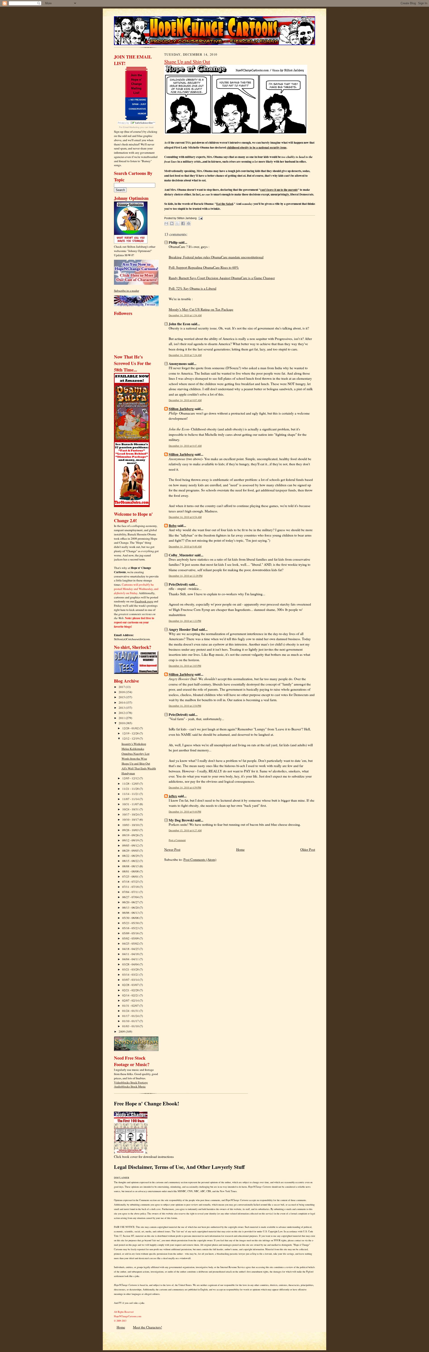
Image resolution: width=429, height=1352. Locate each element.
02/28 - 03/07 (130, 985)
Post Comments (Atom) (199, 859)
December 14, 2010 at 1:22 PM (185, 621)
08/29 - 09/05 (130, 851)
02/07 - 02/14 (130, 1000)
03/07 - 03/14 (130, 980)
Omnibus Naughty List (135, 754)
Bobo (173, 525)
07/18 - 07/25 (130, 882)
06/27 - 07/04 (130, 897)
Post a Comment (177, 840)
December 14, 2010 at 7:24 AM (185, 355)
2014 (122, 702)
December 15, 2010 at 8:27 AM (185, 830)
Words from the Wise (134, 759)
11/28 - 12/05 (130, 784)
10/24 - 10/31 (130, 809)
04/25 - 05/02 (130, 943)
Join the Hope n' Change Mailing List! (136, 83)
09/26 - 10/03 (130, 830)
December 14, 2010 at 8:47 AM (185, 445)
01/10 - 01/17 (130, 1021)
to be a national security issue (256, 147)
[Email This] (166, 223)
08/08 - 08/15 (130, 866)
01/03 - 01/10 (130, 1026)
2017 (122, 687)
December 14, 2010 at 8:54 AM (185, 517)
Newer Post (172, 849)
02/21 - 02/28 (130, 990)
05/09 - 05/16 (130, 933)
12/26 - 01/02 (130, 728)
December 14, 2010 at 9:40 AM (185, 546)
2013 (122, 708)
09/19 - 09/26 (130, 835)
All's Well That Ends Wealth (139, 768)
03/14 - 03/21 (130, 975)
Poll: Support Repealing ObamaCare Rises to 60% (204, 267)
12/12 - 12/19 (130, 738)
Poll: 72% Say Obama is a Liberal (192, 288)
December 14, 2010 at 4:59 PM (185, 787)
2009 (122, 1031)
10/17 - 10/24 (130, 814)
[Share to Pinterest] (188, 223)
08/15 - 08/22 (130, 861)
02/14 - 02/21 (130, 995)
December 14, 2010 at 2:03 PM (185, 665)
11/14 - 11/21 (130, 794)
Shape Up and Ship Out (136, 763)
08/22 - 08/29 (130, 856)
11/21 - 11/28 (130, 789)
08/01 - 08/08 (130, 871)
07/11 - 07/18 (130, 887)
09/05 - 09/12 (130, 845)
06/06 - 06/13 (130, 913)
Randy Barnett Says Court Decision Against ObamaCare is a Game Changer (222, 278)
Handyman (128, 773)
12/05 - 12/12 (130, 778)
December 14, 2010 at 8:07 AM (185, 400)
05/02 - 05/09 (130, 938)
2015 (122, 697)
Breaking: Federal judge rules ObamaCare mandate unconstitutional (216, 257)
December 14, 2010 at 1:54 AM (185, 315)
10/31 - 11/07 (130, 804)
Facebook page (144, 601)
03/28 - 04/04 (130, 964)
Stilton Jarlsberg (181, 408)
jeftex (173, 796)
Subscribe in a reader (126, 291)
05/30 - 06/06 (130, 918)
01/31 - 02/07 (130, 1006)
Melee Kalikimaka (133, 749)
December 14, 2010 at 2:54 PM (185, 705)
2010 (122, 723)
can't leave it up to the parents (279, 189)
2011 (122, 718)
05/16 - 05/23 (130, 928)
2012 (122, 713)
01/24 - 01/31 (130, 1011)
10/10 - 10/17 (130, 819)
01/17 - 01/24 (130, 1016)
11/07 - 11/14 (130, 799)
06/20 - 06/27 (130, 902)
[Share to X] (177, 223)
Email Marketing (131, 127)
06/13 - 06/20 (130, 908)
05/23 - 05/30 (130, 923)
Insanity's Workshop (134, 744)
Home (240, 849)
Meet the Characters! (147, 1327)
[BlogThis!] (172, 223)
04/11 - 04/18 (130, 954)
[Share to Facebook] (183, 223)
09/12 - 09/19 (130, 840)
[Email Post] (200, 218)
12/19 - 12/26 (130, 733)
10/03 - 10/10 (130, 825)
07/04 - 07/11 (130, 892)
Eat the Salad (224, 203)
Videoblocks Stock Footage (131, 1082)
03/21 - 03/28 (130, 969)
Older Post (307, 849)
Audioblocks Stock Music (130, 1086)
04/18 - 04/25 (130, 949)
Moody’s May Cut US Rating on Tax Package (201, 309)
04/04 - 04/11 (130, 959)
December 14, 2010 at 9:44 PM (185, 811)
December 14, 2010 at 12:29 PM (185, 575)
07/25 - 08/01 (130, 876)
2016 (122, 692)
